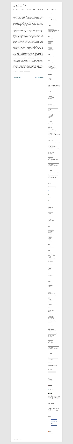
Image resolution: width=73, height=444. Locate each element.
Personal (21, 71)
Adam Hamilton (50, 38)
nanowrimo (49, 111)
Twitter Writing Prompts (51, 130)
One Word (49, 124)
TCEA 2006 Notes (40, 9)
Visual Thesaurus (50, 164)
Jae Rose (50, 431)
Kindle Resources (53, 9)
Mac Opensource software (52, 146)
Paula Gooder (50, 43)
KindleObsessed (50, 85)
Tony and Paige (50, 71)
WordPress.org (50, 381)
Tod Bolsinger (50, 50)
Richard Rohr (50, 236)
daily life (52, 423)
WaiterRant (49, 78)
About (17, 9)
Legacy (49, 433)
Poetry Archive (50, 154)
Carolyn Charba (50, 410)
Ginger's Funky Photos (51, 65)
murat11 (49, 110)
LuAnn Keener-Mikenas (51, 30)
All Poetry (49, 104)
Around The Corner (51, 172)
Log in (49, 378)
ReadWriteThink (50, 157)
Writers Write (50, 166)
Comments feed (50, 380)
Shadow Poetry (50, 159)
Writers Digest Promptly (51, 133)
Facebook (49, 93)
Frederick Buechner (51, 230)
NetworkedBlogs (53, 419)
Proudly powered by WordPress (17, 439)
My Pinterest (50, 96)
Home (13, 9)
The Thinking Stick (50, 177)
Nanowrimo (22, 9)
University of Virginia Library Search (53, 163)
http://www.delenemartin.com (52, 396)
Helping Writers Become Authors (53, 108)
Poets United (50, 127)
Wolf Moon (47, 9)
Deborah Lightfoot (50, 63)
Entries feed (50, 379)
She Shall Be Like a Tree (51, 67)
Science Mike (50, 47)
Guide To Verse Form (51, 145)
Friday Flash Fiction (51, 123)
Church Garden (52, 405)
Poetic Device (50, 153)
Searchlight (49, 48)
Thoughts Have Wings (20, 5)
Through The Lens (50, 56)
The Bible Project (50, 49)
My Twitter (49, 98)
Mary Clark (49, 66)
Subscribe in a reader (51, 13)
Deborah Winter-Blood (51, 105)
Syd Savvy (49, 69)
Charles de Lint (50, 219)
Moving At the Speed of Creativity (53, 175)
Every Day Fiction (50, 294)
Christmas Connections (17, 77)
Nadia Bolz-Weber (50, 41)
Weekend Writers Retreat (52, 132)
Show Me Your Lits (50, 129)
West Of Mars (50, 115)
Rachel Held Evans (50, 44)
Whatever (49, 79)
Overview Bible (50, 42)
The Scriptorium (50, 160)
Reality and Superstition (39, 77)
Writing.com (49, 136)
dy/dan (49, 173)
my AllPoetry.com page (51, 282)
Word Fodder (50, 117)
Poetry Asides (50, 126)
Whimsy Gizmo (50, 116)
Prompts (34, 9)
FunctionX (49, 142)
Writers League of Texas (51, 134)
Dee (48, 405)
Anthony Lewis (50, 62)
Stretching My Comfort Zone (52, 68)
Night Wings (29, 9)
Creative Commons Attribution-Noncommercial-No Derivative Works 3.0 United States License (54, 398)
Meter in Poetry (50, 147)
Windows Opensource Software (53, 165)
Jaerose (49, 109)
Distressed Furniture (51, 29)
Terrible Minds (50, 32)
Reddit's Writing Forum (51, 114)
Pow (48, 128)
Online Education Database (52, 334)
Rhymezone (50, 158)
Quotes (50, 183)
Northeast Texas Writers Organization (53, 148)
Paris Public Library (51, 152)
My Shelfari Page (50, 97)
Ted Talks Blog (50, 267)
